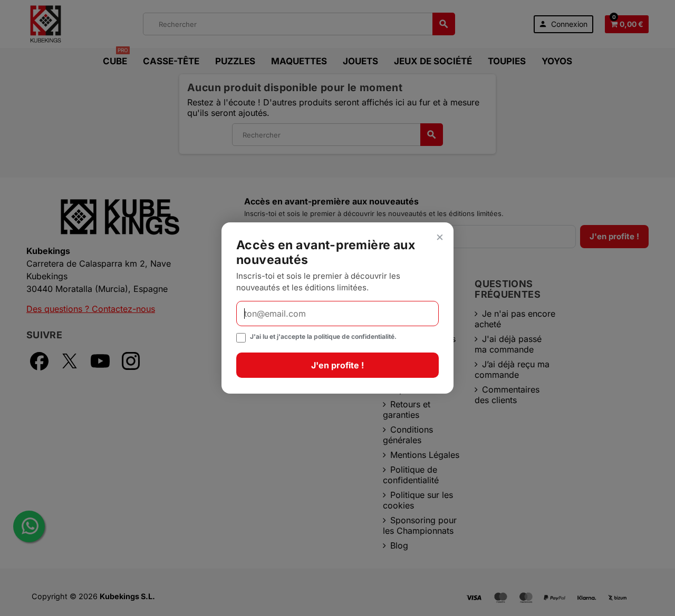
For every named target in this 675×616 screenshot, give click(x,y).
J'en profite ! (337, 365)
